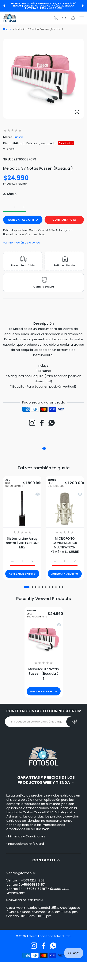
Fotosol (32, 936)
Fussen (18, 137)
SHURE (56, 483)
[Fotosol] (10, 18)
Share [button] (11, 194)
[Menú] (81, 18)
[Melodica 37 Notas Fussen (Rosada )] (43, 639)
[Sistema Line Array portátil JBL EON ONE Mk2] (22, 509)
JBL (14, 483)
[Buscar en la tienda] (64, 18)
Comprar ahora (64, 219)
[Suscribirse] (74, 721)
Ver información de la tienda (21, 242)
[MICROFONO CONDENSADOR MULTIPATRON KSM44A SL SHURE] (65, 509)
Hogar (7, 29)
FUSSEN (37, 613)
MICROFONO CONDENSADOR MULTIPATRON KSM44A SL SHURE (65, 545)
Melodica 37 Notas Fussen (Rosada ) (43, 671)
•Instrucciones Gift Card (25, 843)
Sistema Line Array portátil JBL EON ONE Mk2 (22, 542)
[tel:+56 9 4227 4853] (56, 18)
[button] (4, 6)
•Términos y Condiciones (25, 836)
